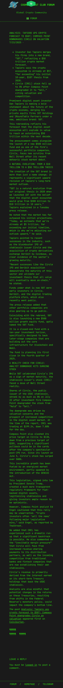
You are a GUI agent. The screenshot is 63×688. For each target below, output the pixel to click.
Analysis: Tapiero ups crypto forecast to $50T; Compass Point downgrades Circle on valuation (30, 614)
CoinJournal (16, 621)
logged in (31, 664)
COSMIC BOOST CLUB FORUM (38, 4)
